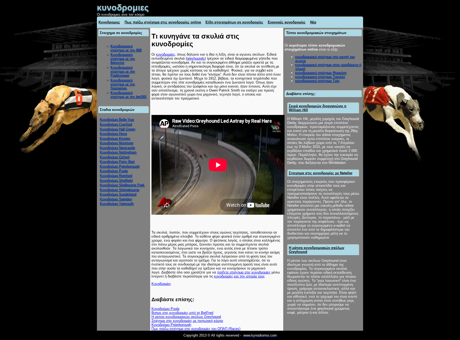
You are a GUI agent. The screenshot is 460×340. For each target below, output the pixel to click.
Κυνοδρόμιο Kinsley (115, 138)
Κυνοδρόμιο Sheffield (116, 181)
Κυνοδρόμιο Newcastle (117, 148)
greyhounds (196, 58)
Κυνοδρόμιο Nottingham (118, 152)
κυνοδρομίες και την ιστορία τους (239, 276)
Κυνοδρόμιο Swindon (116, 199)
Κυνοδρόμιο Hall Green (117, 129)
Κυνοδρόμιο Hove (113, 134)
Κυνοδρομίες (161, 284)
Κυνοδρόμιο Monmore (116, 143)
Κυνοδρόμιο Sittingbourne (119, 190)
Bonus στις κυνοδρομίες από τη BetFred (182, 313)
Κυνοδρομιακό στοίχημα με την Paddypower (122, 71)
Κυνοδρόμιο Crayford (116, 124)
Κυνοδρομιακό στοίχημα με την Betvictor (122, 59)
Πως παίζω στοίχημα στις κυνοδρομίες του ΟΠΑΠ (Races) (195, 329)
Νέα (313, 22)
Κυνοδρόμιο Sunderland (118, 194)
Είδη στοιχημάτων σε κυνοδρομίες (234, 22)
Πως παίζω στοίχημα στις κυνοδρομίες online (163, 22)
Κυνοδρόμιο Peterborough (119, 166)
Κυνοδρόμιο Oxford (114, 157)
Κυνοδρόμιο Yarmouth (117, 204)
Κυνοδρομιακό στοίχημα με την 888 (126, 48)
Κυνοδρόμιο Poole (114, 171)
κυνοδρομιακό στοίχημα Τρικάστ (320, 77)
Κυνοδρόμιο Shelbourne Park (122, 185)
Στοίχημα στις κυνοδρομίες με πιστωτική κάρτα (187, 321)
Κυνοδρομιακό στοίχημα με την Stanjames (122, 84)
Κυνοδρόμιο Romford (116, 176)
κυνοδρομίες (165, 54)
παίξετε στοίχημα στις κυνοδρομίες (243, 272)
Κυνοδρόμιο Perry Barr (117, 162)
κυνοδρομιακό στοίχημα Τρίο (317, 81)
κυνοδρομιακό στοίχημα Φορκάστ (321, 73)
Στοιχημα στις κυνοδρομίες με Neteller (320, 173)
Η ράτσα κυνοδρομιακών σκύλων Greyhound (186, 317)
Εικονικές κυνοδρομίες (287, 22)
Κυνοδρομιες (109, 22)
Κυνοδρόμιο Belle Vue (117, 120)
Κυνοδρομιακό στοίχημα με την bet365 (128, 95)
